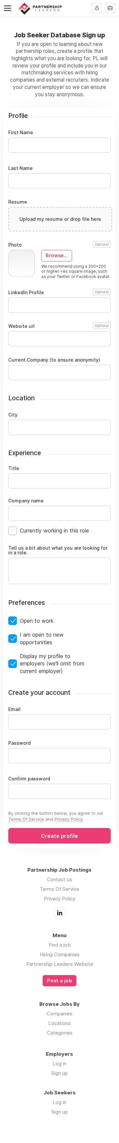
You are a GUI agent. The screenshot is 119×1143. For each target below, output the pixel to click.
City (13, 415)
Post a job (59, 981)
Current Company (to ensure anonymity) (54, 360)
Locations (59, 1023)
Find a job (60, 945)
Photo (58, 245)
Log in (59, 1063)
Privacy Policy (69, 819)
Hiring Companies (60, 954)
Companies (59, 1013)
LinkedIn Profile (58, 292)
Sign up (59, 1073)
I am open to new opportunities (41, 638)
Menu (9, 8)
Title (13, 468)
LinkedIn (59, 913)
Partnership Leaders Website (59, 964)
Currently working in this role (54, 530)
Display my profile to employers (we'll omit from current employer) (52, 663)
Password (19, 743)
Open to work (37, 620)
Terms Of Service (26, 819)
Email (14, 709)
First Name (20, 132)
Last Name (20, 168)
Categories (59, 1033)
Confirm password (29, 778)
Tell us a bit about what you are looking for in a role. (57, 550)
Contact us (59, 879)
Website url (58, 326)
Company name (26, 500)
